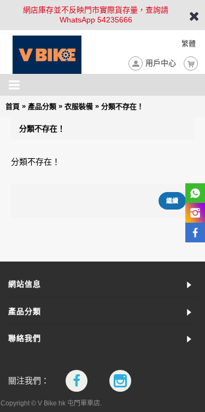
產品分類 (42, 106)
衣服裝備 (79, 106)
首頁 (12, 106)
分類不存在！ (122, 106)
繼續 (172, 201)
